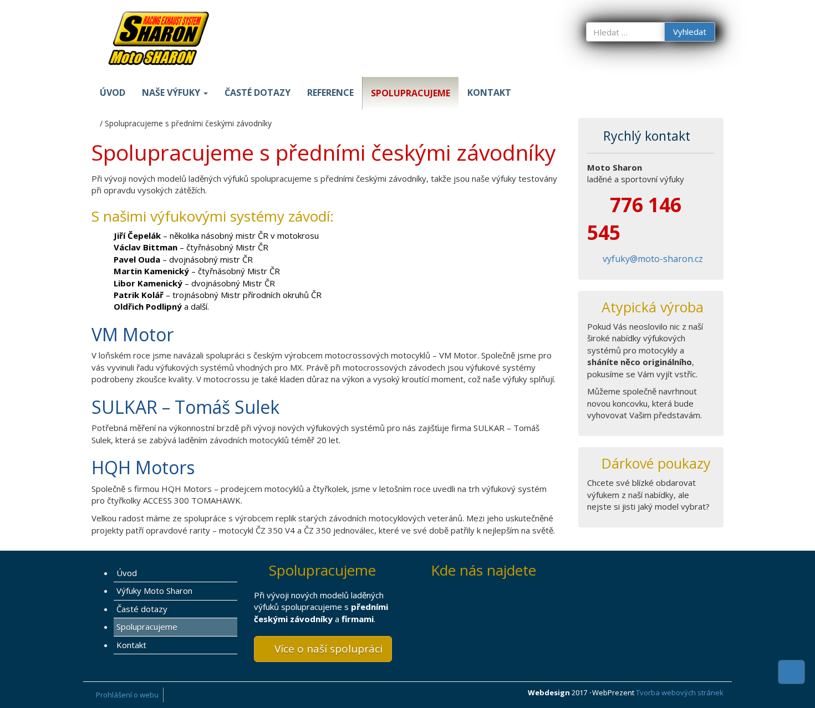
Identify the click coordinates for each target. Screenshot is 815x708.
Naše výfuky (172, 92)
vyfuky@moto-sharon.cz (653, 259)
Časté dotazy (258, 92)
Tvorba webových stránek (680, 692)
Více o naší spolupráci (327, 649)
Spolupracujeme (410, 93)
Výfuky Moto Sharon (154, 590)
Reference (330, 92)
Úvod (112, 92)
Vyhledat (689, 31)
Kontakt (489, 92)
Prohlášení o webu (127, 695)
